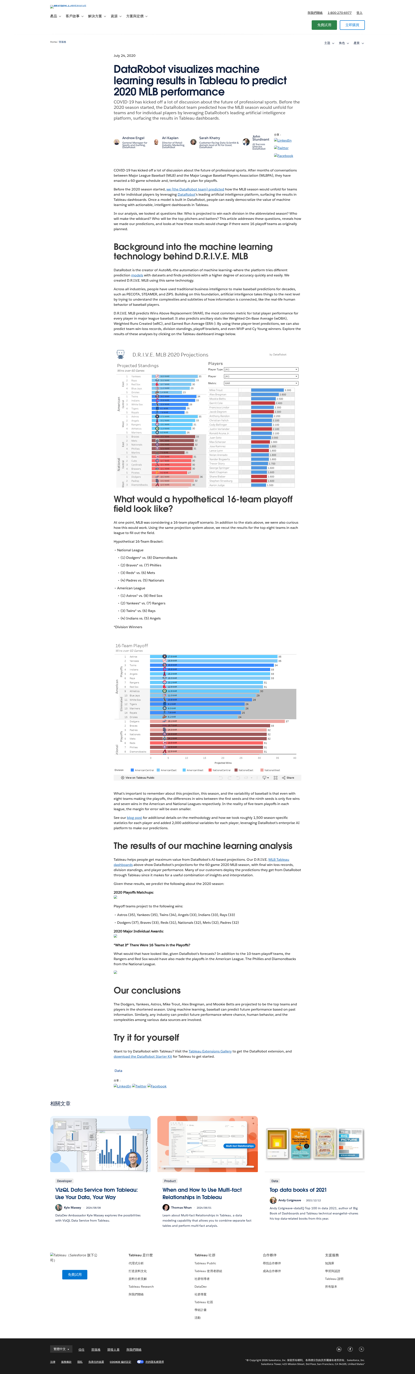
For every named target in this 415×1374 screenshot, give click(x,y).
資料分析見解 (138, 1279)
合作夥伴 (270, 1255)
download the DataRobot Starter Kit (143, 1056)
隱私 (80, 1362)
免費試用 (324, 25)
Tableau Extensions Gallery (210, 1051)
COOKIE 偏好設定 (120, 1362)
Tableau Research (141, 1286)
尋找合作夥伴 (272, 1263)
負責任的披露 (96, 1362)
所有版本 (331, 1286)
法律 (52, 1362)
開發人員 (113, 1350)
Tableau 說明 (334, 1279)
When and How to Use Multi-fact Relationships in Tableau (202, 1194)
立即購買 (352, 25)
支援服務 (332, 1255)
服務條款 (66, 1362)
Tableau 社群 (205, 1255)
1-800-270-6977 (340, 13)
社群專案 (201, 1294)
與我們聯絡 (315, 13)
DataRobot (186, 194)
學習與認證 (332, 1271)
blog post (134, 817)
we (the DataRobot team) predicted (195, 189)
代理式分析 (136, 1263)
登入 (359, 13)
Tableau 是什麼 (141, 1255)
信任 (81, 1350)
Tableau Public (205, 1263)
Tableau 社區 (204, 1302)
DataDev (201, 1286)
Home (53, 42)
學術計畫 (201, 1310)
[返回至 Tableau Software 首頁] (68, 5)
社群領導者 (202, 1279)
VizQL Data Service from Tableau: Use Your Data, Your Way (96, 1194)
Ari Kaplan (170, 138)
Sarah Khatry (209, 138)
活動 (198, 1318)
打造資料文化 (138, 1271)
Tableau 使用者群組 (208, 1271)
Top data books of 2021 (298, 1190)
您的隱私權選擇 (154, 1362)
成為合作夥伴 (272, 1271)
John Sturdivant (260, 137)
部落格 (62, 42)
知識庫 (329, 1263)
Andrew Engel (133, 138)
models (137, 275)
